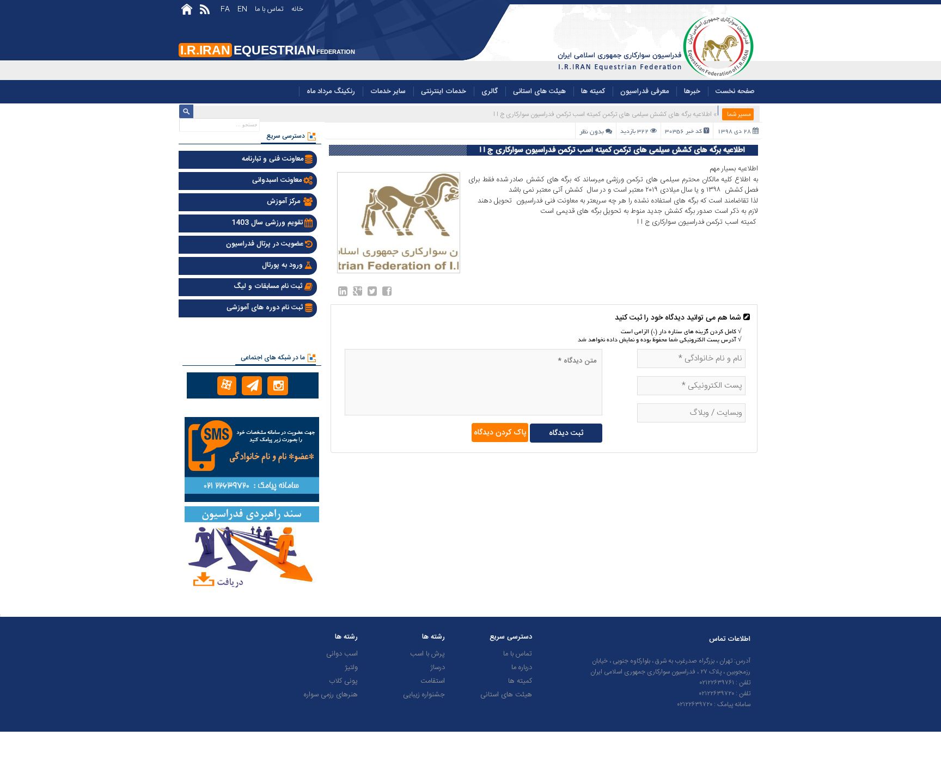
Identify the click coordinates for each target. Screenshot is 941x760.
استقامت (432, 681)
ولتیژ (351, 667)
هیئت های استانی (539, 91)
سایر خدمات (388, 91)
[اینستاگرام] (277, 385)
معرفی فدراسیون (644, 91)
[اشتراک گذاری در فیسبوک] (387, 293)
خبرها (692, 91)
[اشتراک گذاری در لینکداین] (342, 293)
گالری (489, 91)
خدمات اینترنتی (443, 91)
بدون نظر (591, 132)
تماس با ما (269, 9)
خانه (297, 9)
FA (225, 9)
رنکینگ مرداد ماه (331, 91)
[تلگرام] (252, 385)
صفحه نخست (735, 91)
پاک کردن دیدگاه (500, 432)
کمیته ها (593, 91)
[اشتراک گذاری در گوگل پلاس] (357, 293)
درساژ (437, 667)
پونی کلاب (343, 681)
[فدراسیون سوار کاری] (654, 78)
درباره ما (521, 667)
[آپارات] (226, 385)
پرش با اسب (427, 654)
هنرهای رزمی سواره (331, 695)
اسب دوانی (342, 654)
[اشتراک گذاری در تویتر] (372, 293)
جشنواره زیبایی (424, 695)
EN (242, 9)
